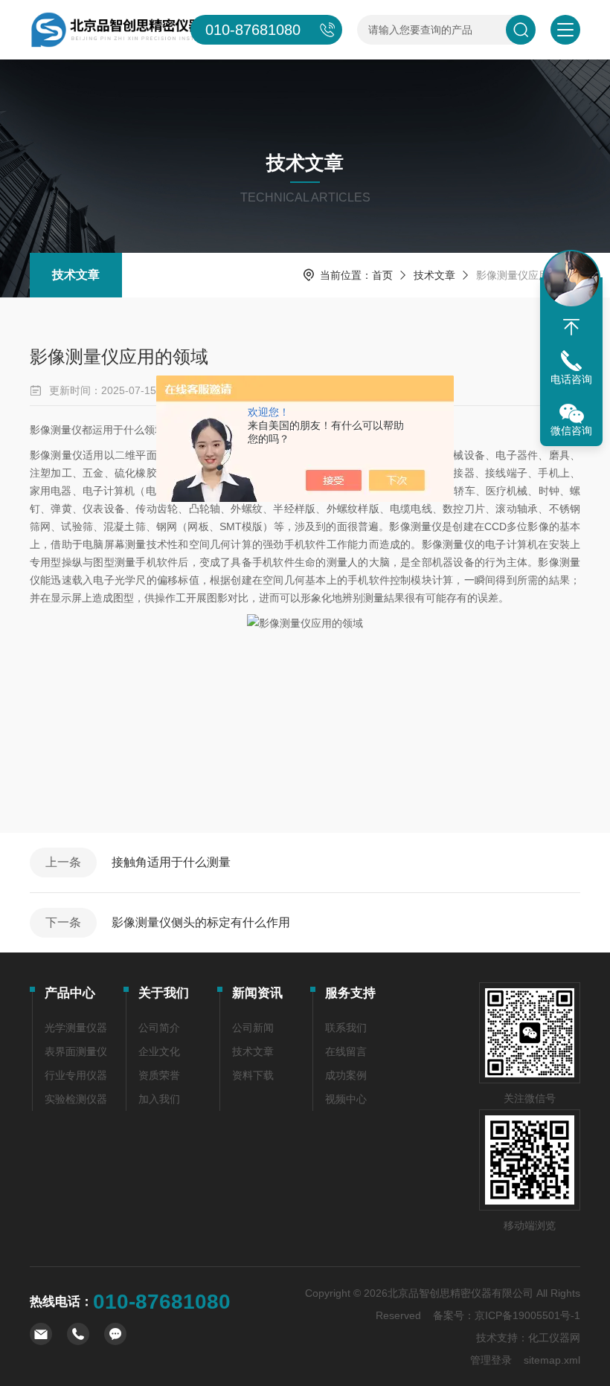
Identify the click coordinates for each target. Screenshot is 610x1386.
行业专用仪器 (76, 1075)
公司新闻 (253, 1028)
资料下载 (253, 1075)
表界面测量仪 (76, 1051)
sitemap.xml (552, 1360)
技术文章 (76, 274)
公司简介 (159, 1028)
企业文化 (159, 1051)
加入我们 (159, 1099)
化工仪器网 (554, 1338)
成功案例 (346, 1075)
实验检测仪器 (76, 1099)
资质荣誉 (159, 1075)
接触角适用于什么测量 (171, 862)
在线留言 (346, 1051)
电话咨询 (571, 379)
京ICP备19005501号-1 (527, 1315)
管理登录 (491, 1360)
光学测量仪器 (76, 1028)
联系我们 (346, 1028)
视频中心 (346, 1099)
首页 (382, 275)
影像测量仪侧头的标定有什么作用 (201, 922)
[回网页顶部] (571, 327)
